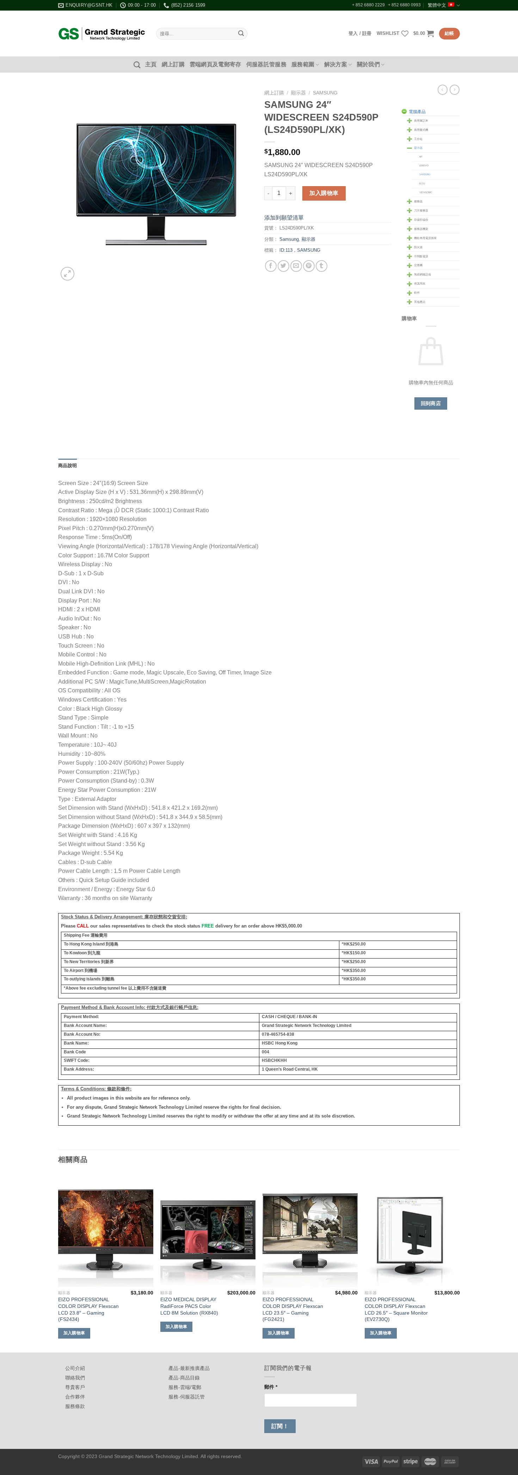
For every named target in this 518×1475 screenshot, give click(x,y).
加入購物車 (323, 193)
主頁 (151, 64)
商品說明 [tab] (67, 465)
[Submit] (241, 34)
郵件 (270, 1387)
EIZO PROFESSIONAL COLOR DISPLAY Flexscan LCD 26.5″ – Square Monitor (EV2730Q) (396, 1309)
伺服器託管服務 (266, 64)
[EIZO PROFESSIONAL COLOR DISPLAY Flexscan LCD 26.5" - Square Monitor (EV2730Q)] (412, 1230)
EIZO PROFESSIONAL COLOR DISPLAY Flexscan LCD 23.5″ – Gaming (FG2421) (293, 1309)
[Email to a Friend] (296, 266)
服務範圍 (302, 64)
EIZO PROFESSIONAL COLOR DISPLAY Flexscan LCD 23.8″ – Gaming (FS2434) (88, 1309)
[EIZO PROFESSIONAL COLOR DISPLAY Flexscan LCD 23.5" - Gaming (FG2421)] (310, 1230)
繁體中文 (437, 5)
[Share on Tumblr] (321, 266)
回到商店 (431, 403)
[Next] (459, 1262)
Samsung (325, 93)
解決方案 (335, 64)
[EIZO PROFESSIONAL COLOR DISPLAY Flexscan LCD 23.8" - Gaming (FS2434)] (105, 1230)
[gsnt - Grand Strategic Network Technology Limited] (102, 33)
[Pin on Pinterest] (309, 266)
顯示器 (298, 93)
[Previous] (58, 1262)
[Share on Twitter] (283, 266)
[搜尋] (137, 64)
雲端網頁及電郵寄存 (215, 64)
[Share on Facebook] (271, 266)
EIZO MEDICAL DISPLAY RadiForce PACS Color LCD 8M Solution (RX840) (189, 1306)
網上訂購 (173, 64)
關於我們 (368, 64)
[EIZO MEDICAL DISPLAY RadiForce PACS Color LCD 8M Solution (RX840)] (207, 1230)
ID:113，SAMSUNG (299, 250)
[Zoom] (67, 274)
